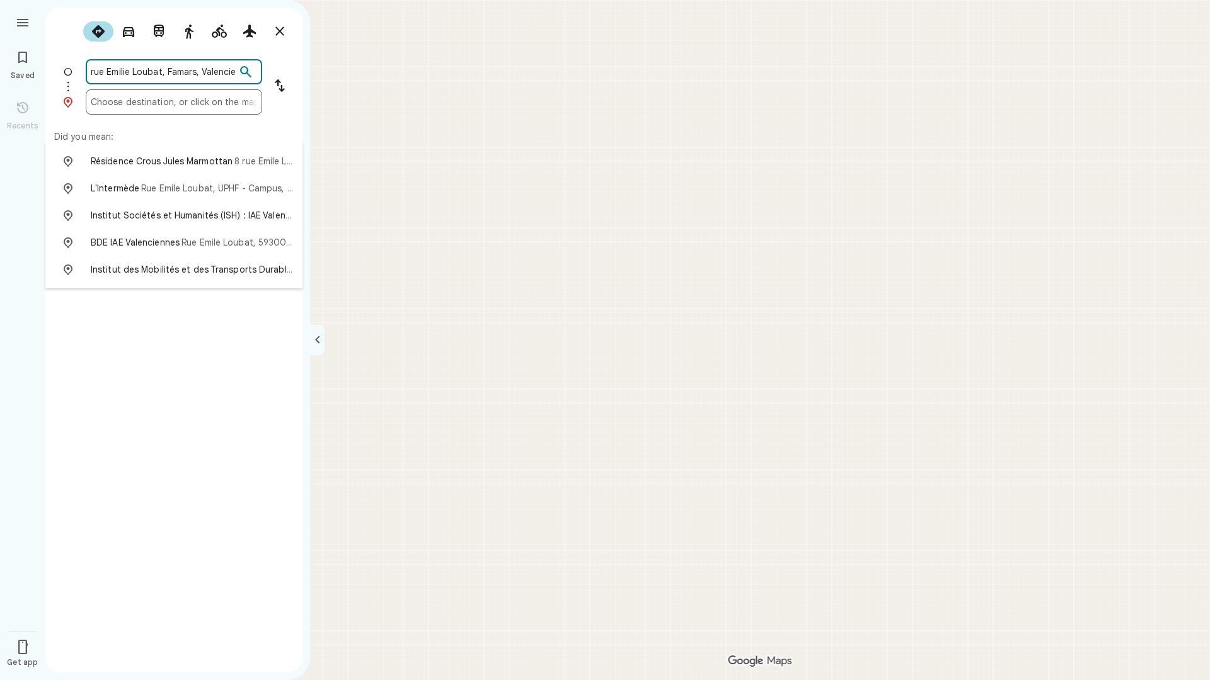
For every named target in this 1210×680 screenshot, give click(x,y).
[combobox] (163, 71)
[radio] (98, 31)
